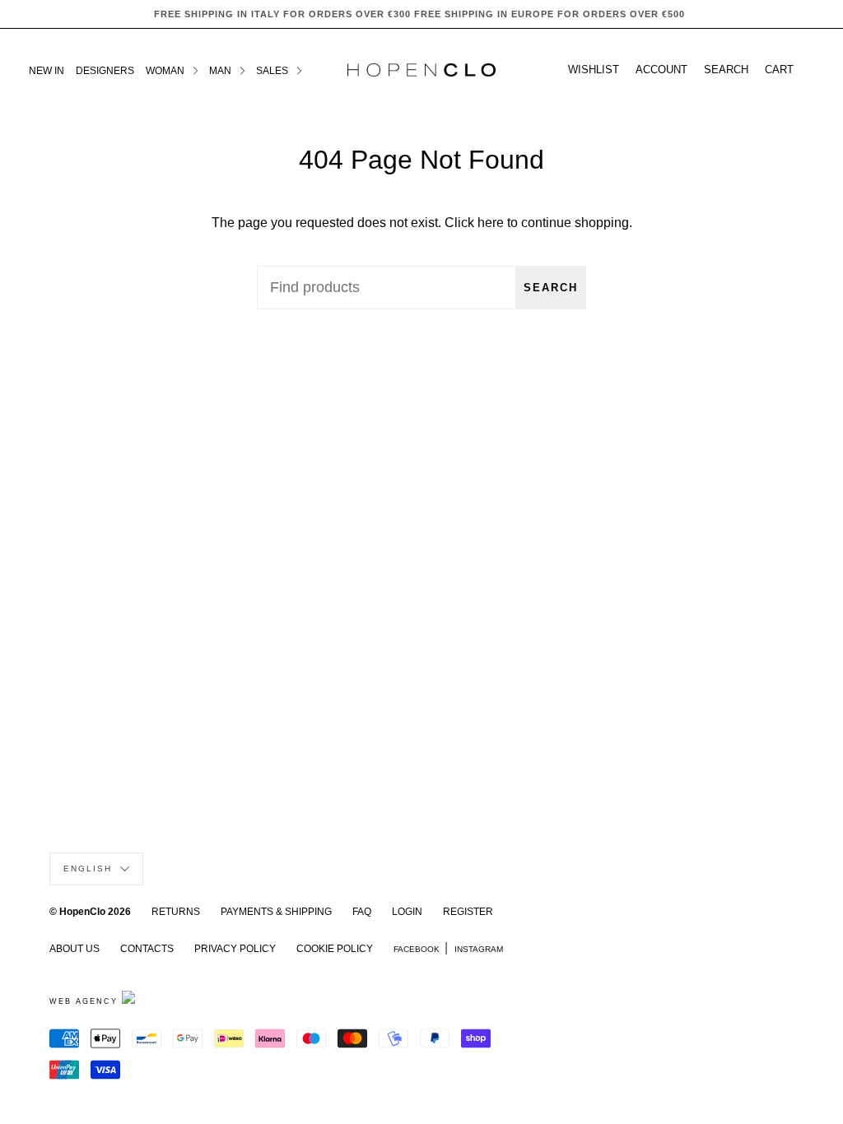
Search (551, 287)
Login (407, 911)
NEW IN (46, 71)
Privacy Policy (235, 948)
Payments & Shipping (276, 911)
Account (661, 70)
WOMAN (166, 71)
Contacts (147, 948)
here (490, 223)
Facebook (417, 949)
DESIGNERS (105, 71)
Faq (361, 911)
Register (468, 911)
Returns (175, 911)
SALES (273, 71)
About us (74, 948)
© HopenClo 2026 (90, 911)
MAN (221, 71)
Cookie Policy (334, 948)
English (89, 868)
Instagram (478, 949)
